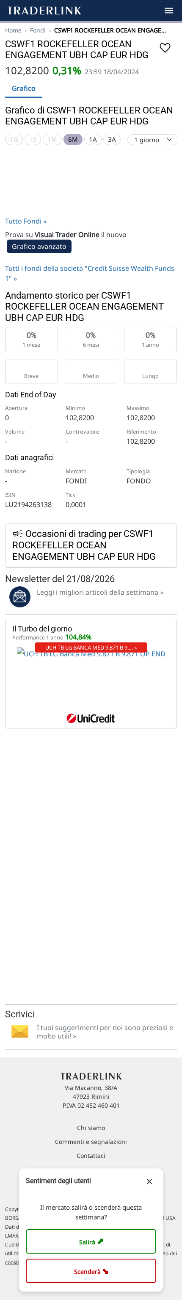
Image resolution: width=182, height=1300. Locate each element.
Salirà (92, 1241)
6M (73, 139)
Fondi (38, 30)
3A (112, 139)
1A (93, 139)
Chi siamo (91, 1128)
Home (13, 30)
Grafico (24, 88)
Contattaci (91, 1156)
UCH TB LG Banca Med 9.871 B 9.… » (91, 647)
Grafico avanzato (39, 246)
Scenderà (93, 1271)
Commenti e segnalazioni (91, 1142)
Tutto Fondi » (26, 221)
